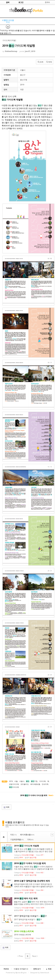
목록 (7, 807)
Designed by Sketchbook (39, 972)
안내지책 (45, 784)
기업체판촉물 (17, 839)
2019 (11, 781)
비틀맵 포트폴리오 (8, 21)
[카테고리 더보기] (52, 834)
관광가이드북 (14, 784)
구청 (34, 781)
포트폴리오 (25, 784)
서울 (16, 781)
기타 (30, 839)
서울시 (21, 781)
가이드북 (42, 781)
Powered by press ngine (16, 972)
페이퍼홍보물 (35, 784)
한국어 (47, 2)
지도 (13, 834)
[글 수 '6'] (4, 837)
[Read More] (27, 851)
